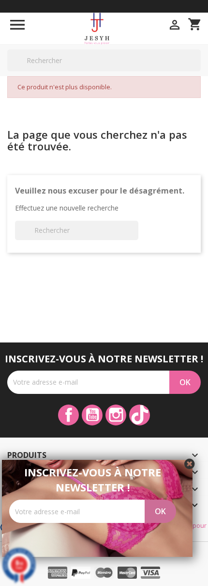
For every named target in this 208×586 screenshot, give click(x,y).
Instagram (115, 415)
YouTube (92, 415)
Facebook (68, 415)
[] (197, 70)
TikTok (139, 415)
